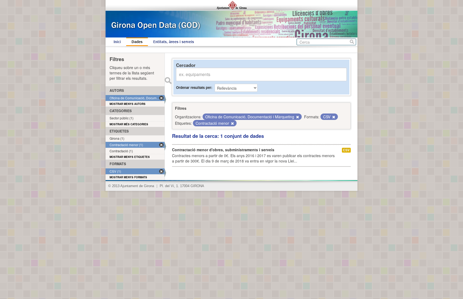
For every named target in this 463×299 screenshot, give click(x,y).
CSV (346, 150)
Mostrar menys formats (128, 177)
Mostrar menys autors (127, 104)
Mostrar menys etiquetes (130, 157)
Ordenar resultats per (193, 87)
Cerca (352, 42)
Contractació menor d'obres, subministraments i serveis (223, 149)
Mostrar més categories (129, 124)
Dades (137, 41)
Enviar (168, 81)
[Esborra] (297, 117)
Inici (117, 41)
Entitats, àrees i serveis (173, 41)
